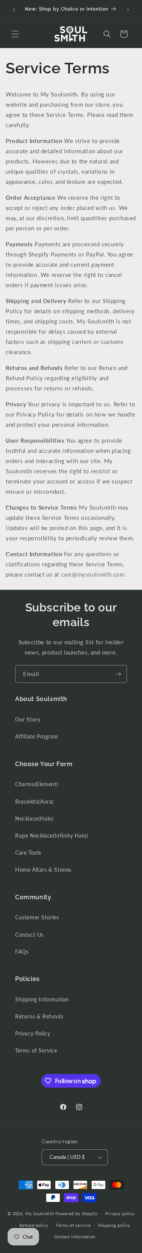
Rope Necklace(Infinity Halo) (51, 835)
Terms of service (73, 1225)
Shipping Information (42, 999)
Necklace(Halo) (34, 818)
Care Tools (28, 852)
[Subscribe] (118, 674)
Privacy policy (120, 1213)
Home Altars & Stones (43, 869)
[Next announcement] (128, 10)
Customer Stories (37, 917)
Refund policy (33, 1225)
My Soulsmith (39, 1213)
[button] (15, 34)
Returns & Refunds (39, 1016)
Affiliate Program (36, 736)
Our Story (27, 719)
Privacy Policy (32, 1033)
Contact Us (29, 934)
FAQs (21, 951)
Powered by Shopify (76, 1213)
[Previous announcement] (14, 10)
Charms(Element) (36, 784)
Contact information (74, 1236)
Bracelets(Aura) (34, 801)
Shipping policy (114, 1225)
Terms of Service (36, 1050)
